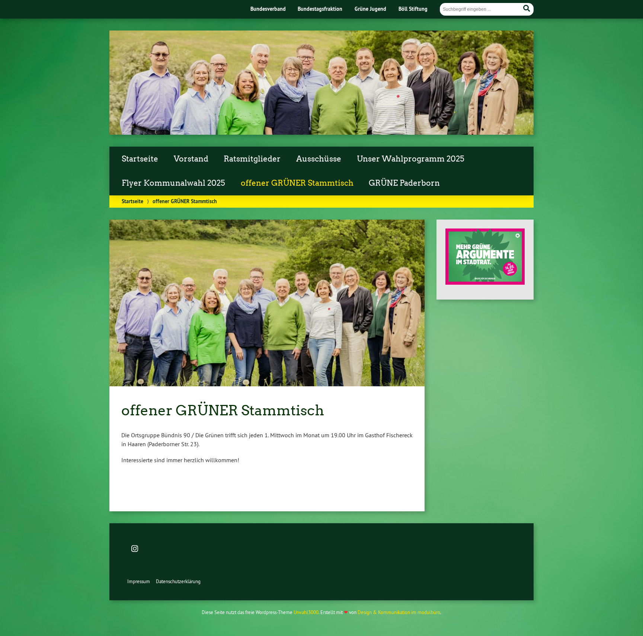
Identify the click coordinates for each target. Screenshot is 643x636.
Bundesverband (268, 8)
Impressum (138, 581)
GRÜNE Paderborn (404, 183)
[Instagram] (134, 549)
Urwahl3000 (306, 612)
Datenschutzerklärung (178, 581)
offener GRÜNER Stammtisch (297, 183)
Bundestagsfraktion (320, 8)
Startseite (140, 159)
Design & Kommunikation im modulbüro (399, 612)
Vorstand (191, 159)
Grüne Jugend (370, 8)
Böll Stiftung (413, 8)
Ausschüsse (318, 159)
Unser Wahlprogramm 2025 (410, 159)
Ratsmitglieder (252, 159)
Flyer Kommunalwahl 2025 (173, 183)
